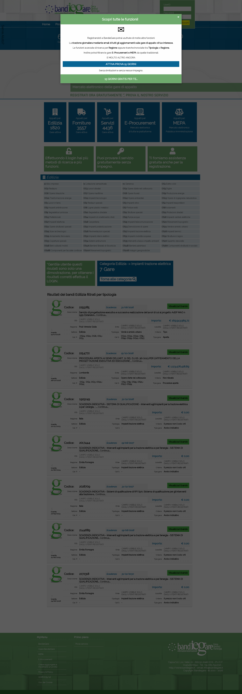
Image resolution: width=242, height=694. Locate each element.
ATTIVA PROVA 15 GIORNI (121, 64)
